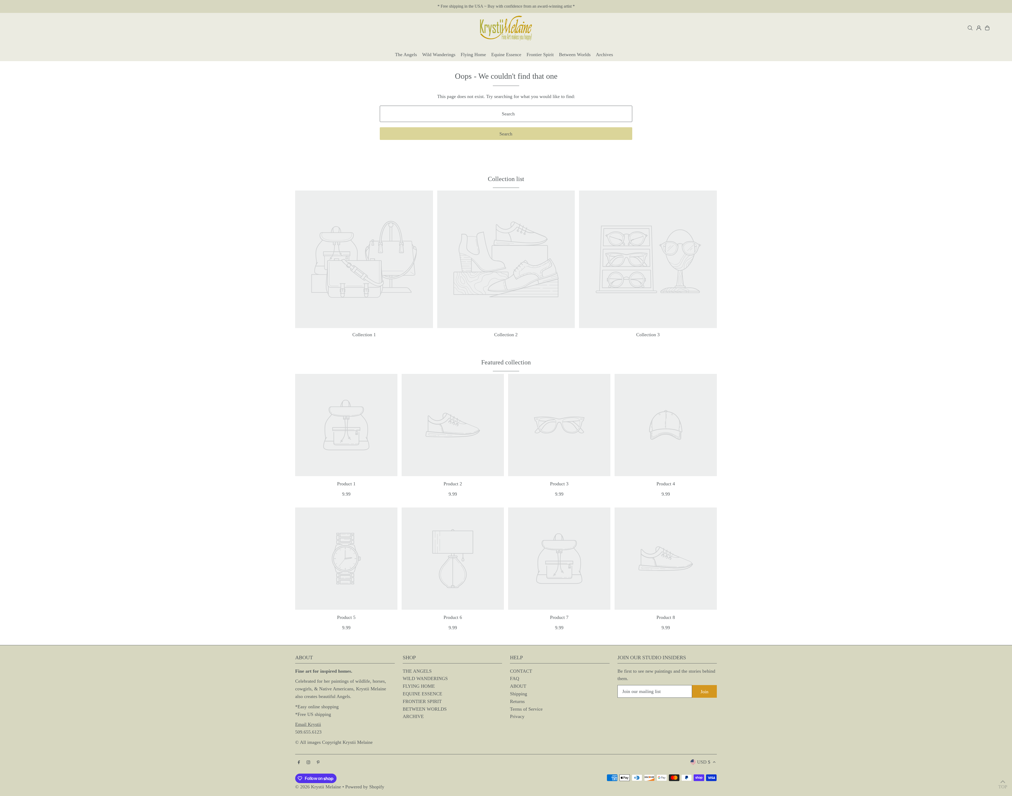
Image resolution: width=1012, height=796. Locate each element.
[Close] (605, 341)
